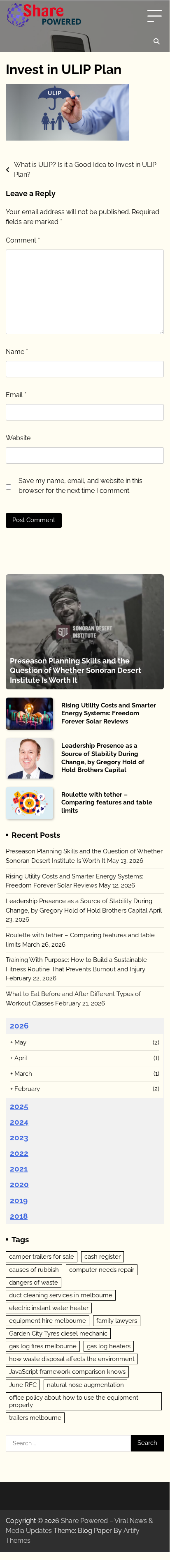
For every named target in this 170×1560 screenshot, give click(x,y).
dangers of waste (33, 1282)
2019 (19, 1200)
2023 (19, 1137)
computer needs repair (101, 1269)
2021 (19, 1168)
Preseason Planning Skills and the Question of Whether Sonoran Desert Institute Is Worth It (75, 670)
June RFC (23, 1385)
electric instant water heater (48, 1308)
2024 (19, 1121)
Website (18, 438)
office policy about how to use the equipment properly (73, 1401)
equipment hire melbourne (47, 1320)
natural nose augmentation (85, 1385)
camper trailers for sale (41, 1256)
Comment (23, 240)
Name (17, 352)
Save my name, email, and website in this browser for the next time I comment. (80, 486)
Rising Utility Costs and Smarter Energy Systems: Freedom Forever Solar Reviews (108, 713)
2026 (19, 1025)
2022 (19, 1153)
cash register (102, 1256)
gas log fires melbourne (43, 1346)
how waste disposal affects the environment (72, 1359)
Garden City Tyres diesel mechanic (58, 1333)
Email (16, 395)
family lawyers (116, 1320)
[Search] (156, 41)
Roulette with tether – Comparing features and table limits (106, 802)
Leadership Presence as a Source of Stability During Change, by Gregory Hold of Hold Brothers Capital (102, 758)
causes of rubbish (34, 1269)
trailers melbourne (35, 1417)
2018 (19, 1215)
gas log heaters (108, 1346)
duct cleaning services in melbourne (60, 1295)
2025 (19, 1106)
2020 (19, 1184)
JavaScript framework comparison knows (67, 1371)
